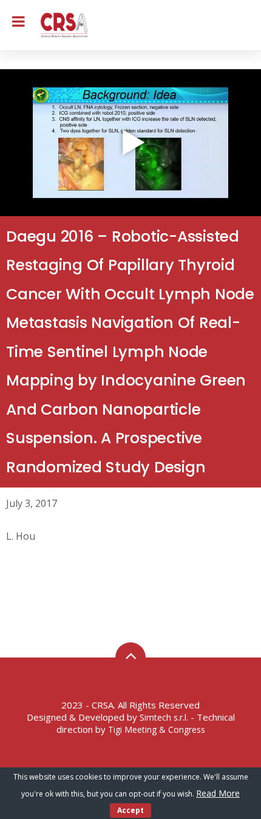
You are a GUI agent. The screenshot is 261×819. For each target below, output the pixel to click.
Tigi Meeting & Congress (156, 729)
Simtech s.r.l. (164, 717)
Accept (130, 810)
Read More (218, 793)
